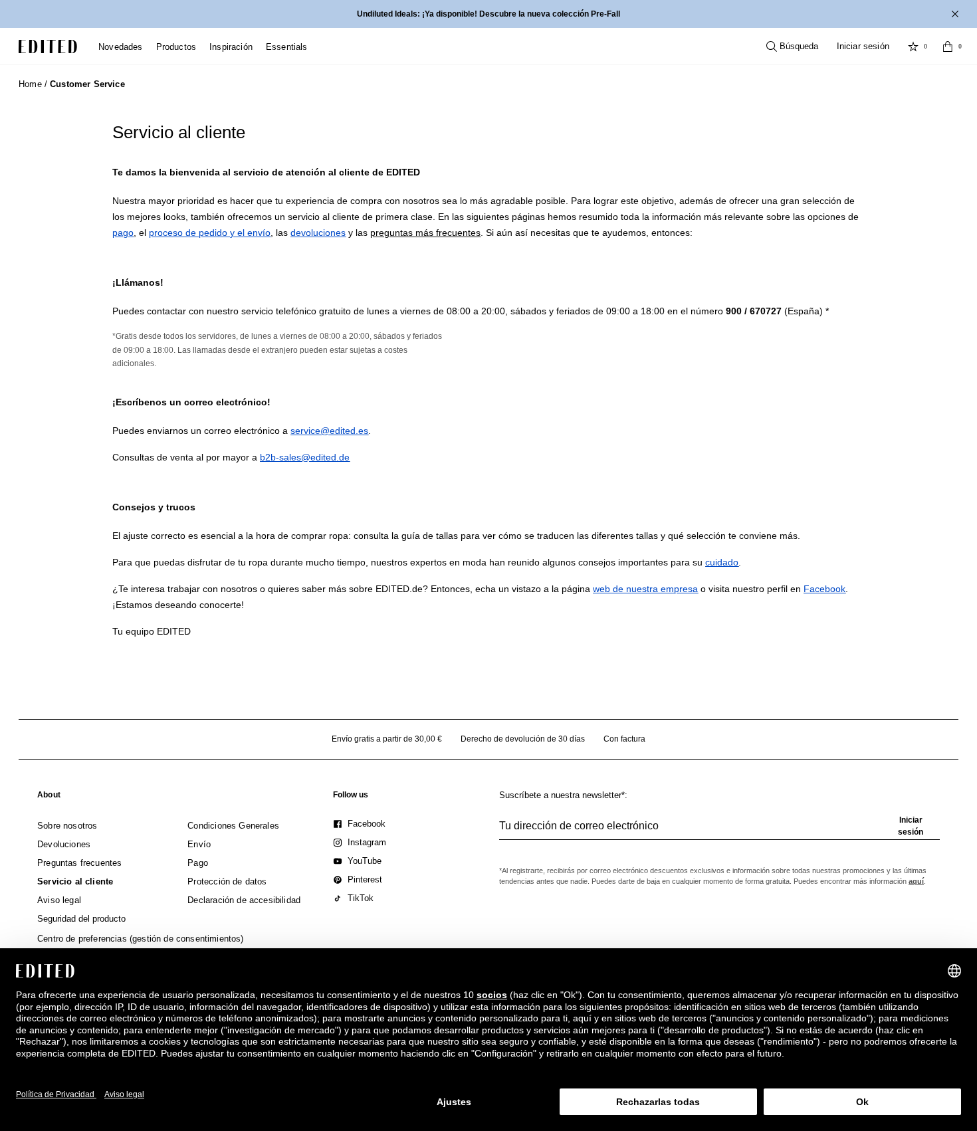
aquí (916, 881)
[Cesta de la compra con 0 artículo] (947, 46)
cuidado (721, 562)
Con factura (624, 739)
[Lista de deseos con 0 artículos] (913, 46)
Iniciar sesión (863, 46)
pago (123, 232)
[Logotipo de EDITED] (48, 46)
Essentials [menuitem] (287, 47)
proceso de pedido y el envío (210, 232)
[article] (488, 216)
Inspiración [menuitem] (231, 47)
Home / (33, 84)
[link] (48, 797)
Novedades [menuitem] (120, 47)
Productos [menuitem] (176, 47)
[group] (719, 831)
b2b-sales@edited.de (305, 457)
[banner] (488, 14)
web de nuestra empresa (645, 588)
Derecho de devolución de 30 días (523, 739)
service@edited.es (329, 430)
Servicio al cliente (178, 132)
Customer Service (87, 84)
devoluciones (318, 232)
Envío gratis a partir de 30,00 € (387, 739)
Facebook (824, 588)
